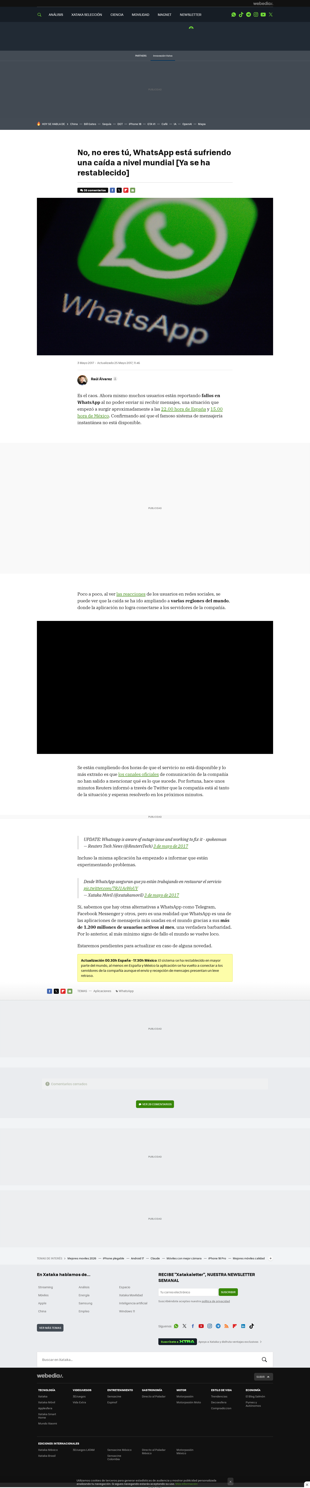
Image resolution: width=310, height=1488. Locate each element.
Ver (157, 1104)
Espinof (112, 1402)
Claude (155, 1258)
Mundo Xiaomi (47, 1423)
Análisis (84, 1287)
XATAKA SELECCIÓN (86, 14)
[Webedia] (263, 3)
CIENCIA (117, 14)
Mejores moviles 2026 (82, 1258)
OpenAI (187, 124)
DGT (120, 124)
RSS (226, 1325)
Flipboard (125, 190)
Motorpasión (185, 1396)
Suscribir (228, 1292)
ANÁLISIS (56, 14)
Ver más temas (50, 1328)
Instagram (255, 14)
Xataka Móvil (46, 1402)
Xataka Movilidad (131, 1295)
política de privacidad (216, 1301)
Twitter (270, 14)
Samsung (85, 1303)
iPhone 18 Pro (217, 1258)
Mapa (202, 124)
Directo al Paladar (154, 1396)
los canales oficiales (138, 774)
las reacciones (131, 594)
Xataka (42, 1396)
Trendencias (219, 1396)
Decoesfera (218, 1402)
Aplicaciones (102, 991)
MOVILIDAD (140, 14)
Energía (84, 1295)
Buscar (264, 1359)
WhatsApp (233, 14)
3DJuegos (79, 1396)
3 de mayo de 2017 (170, 846)
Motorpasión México (185, 1451)
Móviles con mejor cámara (184, 1258)
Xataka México (48, 1450)
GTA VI (151, 124)
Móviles (43, 1295)
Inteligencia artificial (133, 1303)
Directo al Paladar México (154, 1451)
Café (165, 124)
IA (175, 124)
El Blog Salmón (255, 1396)
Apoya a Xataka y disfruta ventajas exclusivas (228, 1341)
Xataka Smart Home (47, 1415)
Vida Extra (79, 1402)
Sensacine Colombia (114, 1457)
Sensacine (114, 1396)
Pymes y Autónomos (253, 1404)
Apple (42, 1303)
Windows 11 (127, 1311)
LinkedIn (243, 1325)
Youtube (263, 14)
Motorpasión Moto (189, 1402)
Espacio (124, 1287)
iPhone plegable (114, 1258)
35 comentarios (95, 190)
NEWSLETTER (190, 14)
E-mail (132, 190)
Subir (260, 1377)
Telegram (248, 14)
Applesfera (45, 1408)
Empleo (84, 1311)
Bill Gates (90, 124)
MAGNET (164, 14)
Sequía (106, 124)
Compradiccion (221, 1408)
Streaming (45, 1287)
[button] (103, 378)
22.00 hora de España (183, 409)
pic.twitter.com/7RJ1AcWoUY (111, 888)
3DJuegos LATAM (84, 1450)
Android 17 (137, 1258)
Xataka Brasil (46, 1456)
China (74, 124)
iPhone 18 (135, 124)
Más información (186, 1484)
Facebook (112, 190)
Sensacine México (119, 1450)
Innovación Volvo (163, 55)
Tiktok (241, 14)
